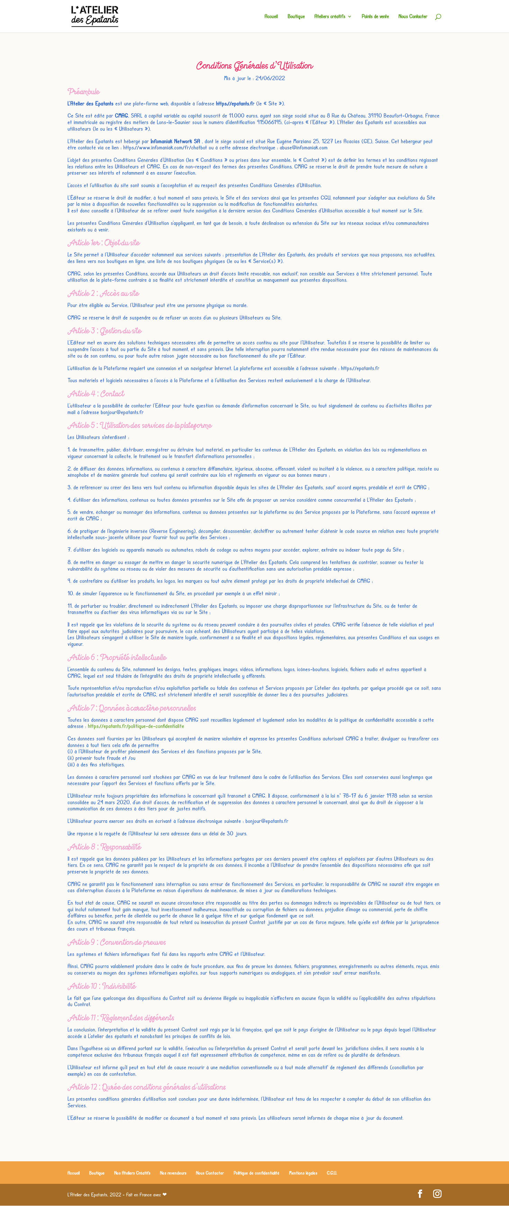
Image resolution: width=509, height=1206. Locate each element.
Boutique (296, 16)
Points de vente (375, 16)
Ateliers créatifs (329, 16)
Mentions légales (303, 1173)
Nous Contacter (413, 16)
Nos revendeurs (173, 1173)
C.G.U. (332, 1173)
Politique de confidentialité (256, 1173)
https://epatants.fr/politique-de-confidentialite (136, 725)
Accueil (271, 16)
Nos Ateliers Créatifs (132, 1173)
